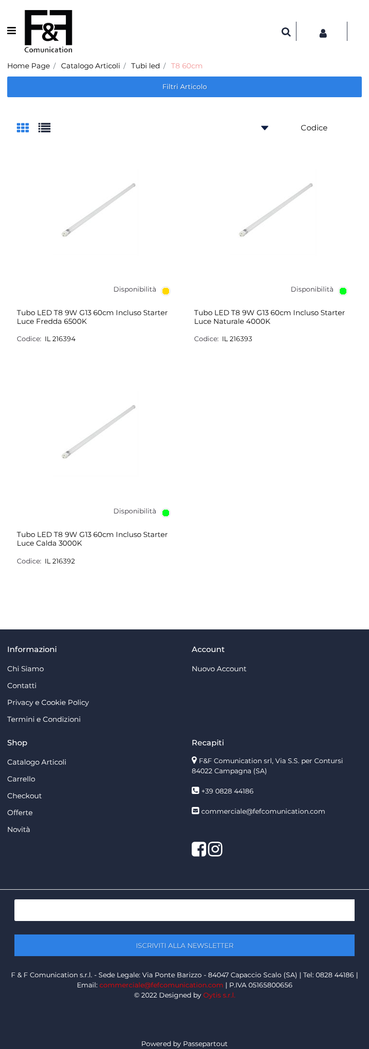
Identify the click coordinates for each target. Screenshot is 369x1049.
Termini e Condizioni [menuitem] (44, 719)
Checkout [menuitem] (24, 795)
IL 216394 (60, 338)
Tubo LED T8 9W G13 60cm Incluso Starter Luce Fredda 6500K (92, 317)
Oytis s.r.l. (219, 995)
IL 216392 (60, 561)
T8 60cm (187, 65)
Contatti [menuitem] (22, 685)
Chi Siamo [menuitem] (25, 668)
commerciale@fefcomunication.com (263, 811)
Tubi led (145, 65)
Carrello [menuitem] (21, 778)
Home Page (28, 65)
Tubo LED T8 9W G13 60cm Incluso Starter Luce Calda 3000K (92, 539)
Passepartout (205, 1043)
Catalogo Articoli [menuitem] (36, 762)
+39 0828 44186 (227, 791)
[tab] (27, 129)
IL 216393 (237, 338)
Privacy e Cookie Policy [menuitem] (48, 702)
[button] (184, 945)
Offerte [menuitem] (20, 812)
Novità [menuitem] (18, 829)
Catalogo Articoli (90, 65)
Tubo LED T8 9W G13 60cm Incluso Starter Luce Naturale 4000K (269, 317)
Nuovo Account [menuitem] (219, 668)
